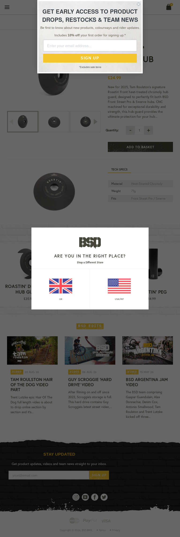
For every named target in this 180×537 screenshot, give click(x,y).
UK (60, 298)
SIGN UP (90, 58)
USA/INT (119, 298)
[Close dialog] (138, 4)
